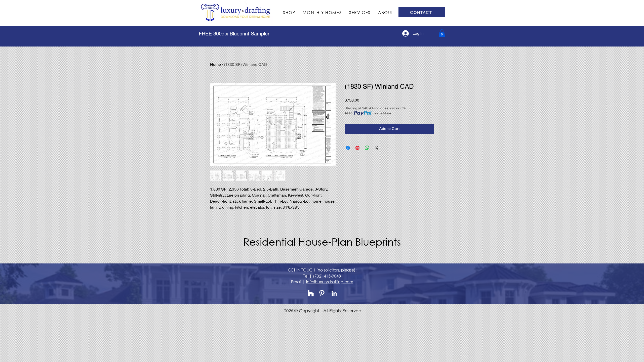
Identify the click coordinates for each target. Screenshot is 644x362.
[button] (442, 33)
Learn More (382, 113)
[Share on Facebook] (348, 148)
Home (215, 64)
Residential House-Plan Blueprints (322, 241)
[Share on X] (377, 148)
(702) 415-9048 (327, 276)
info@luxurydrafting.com (329, 281)
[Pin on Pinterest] (357, 148)
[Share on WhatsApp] (367, 148)
